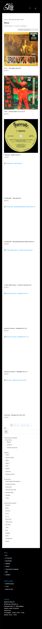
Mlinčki (9, 442)
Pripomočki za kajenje (10, 438)
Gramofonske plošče (14, 19)
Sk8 (6, 572)
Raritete (7, 505)
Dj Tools (7, 510)
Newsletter (8, 561)
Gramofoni (8, 487)
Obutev (7, 468)
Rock (6, 535)
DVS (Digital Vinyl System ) (13, 481)
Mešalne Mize (9, 492)
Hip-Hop (7, 524)
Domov (6, 19)
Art (6, 555)
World (7, 541)
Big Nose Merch (10, 474)
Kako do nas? (9, 589)
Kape (6, 466)
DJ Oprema (7, 479)
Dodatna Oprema (10, 484)
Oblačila (6, 452)
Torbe (7, 498)
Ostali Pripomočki (12, 447)
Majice (7, 463)
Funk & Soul (8, 522)
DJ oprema (8, 558)
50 (22, 425)
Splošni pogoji (9, 583)
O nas (7, 586)
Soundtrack (8, 538)
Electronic (8, 519)
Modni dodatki (9, 457)
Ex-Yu (7, 516)
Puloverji (8, 471)
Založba (7, 574)
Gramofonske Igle (10, 489)
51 (25, 425)
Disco (7, 513)
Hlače (7, 460)
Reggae (7, 533)
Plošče (7, 566)
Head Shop (8, 440)
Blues (7, 508)
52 (27, 425)
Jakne (7, 455)
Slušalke (7, 495)
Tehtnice (9, 445)
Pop (6, 530)
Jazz (6, 527)
